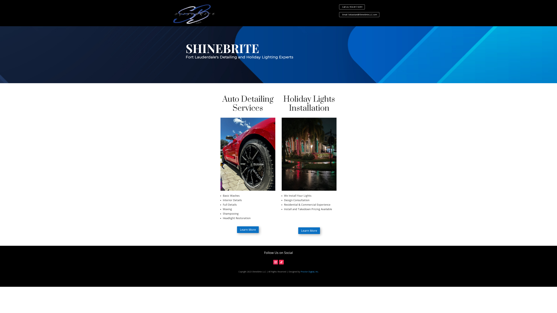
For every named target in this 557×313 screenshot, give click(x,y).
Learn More (248, 230)
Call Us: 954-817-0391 (352, 7)
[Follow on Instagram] (275, 262)
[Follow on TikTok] (281, 262)
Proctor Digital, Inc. (310, 271)
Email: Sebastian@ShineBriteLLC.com (359, 14)
